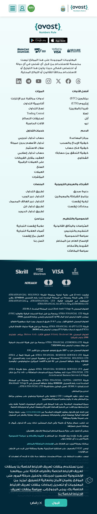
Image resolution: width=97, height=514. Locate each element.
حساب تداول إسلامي (31, 152)
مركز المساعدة (78, 137)
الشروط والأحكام (77, 245)
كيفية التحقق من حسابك (71, 152)
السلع (40, 167)
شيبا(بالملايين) (78, 108)
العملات (39, 172)
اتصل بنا (39, 240)
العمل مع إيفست (33, 235)
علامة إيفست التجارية (30, 225)
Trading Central (35, 113)
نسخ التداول (36, 108)
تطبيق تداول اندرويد (31, 211)
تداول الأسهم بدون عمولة (27, 142)
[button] (13, 8)
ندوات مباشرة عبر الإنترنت (27, 98)
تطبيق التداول (35, 191)
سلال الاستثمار (35, 147)
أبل (86, 118)
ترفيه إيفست (80, 201)
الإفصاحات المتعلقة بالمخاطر (40, 444)
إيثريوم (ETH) (79, 103)
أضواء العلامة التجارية (30, 230)
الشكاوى (82, 157)
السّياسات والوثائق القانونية (70, 225)
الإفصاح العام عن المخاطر (72, 240)
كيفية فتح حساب (76, 147)
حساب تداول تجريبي (31, 137)
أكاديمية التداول (33, 103)
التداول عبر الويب (33, 196)
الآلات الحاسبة (35, 123)
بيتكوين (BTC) (79, 98)
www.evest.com (33, 412)
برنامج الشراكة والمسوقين (71, 196)
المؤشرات (38, 176)
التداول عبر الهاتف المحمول (26, 201)
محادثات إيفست (78, 206)
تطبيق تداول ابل (33, 206)
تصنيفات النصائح (33, 118)
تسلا (85, 113)
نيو (86, 123)
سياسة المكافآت (77, 250)
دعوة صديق (80, 191)
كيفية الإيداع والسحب (74, 142)
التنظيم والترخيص (76, 230)
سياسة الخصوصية (76, 235)
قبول (56, 502)
